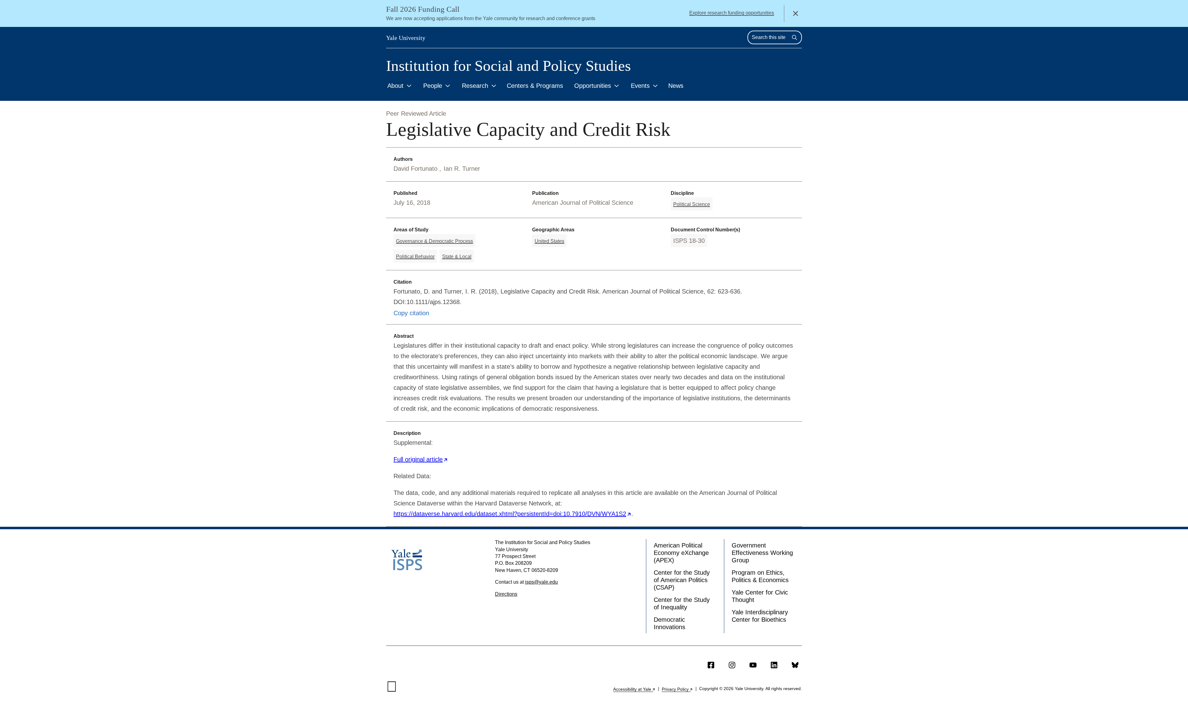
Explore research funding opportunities (731, 12)
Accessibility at (634, 689)
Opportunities (592, 85)
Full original (421, 459)
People (432, 85)
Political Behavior (415, 256)
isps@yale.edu (541, 582)
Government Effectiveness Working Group (762, 553)
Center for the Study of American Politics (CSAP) (682, 580)
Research (475, 85)
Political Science (691, 204)
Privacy (677, 689)
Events (640, 85)
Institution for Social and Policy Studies (508, 65)
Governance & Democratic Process (434, 241)
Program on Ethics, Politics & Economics (760, 576)
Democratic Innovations (669, 623)
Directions (506, 594)
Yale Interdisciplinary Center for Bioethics (760, 616)
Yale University (405, 37)
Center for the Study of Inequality (682, 603)
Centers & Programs (535, 85)
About (395, 85)
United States (549, 241)
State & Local (456, 256)
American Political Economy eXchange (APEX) (681, 553)
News (675, 85)
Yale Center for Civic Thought (760, 596)
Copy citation (411, 313)
